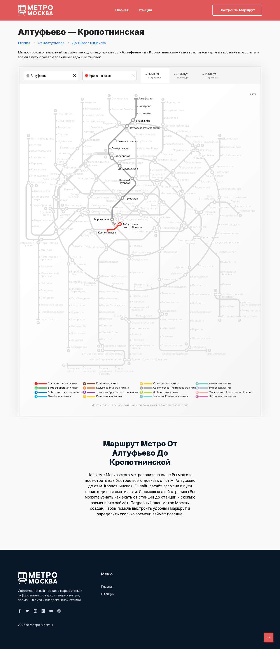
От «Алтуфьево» (51, 43)
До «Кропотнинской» (89, 43)
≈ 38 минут (181, 75)
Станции (144, 10)
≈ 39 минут (210, 75)
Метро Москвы (41, 625)
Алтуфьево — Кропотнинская (81, 32)
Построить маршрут (237, 10)
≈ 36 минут (153, 75)
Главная (122, 10)
